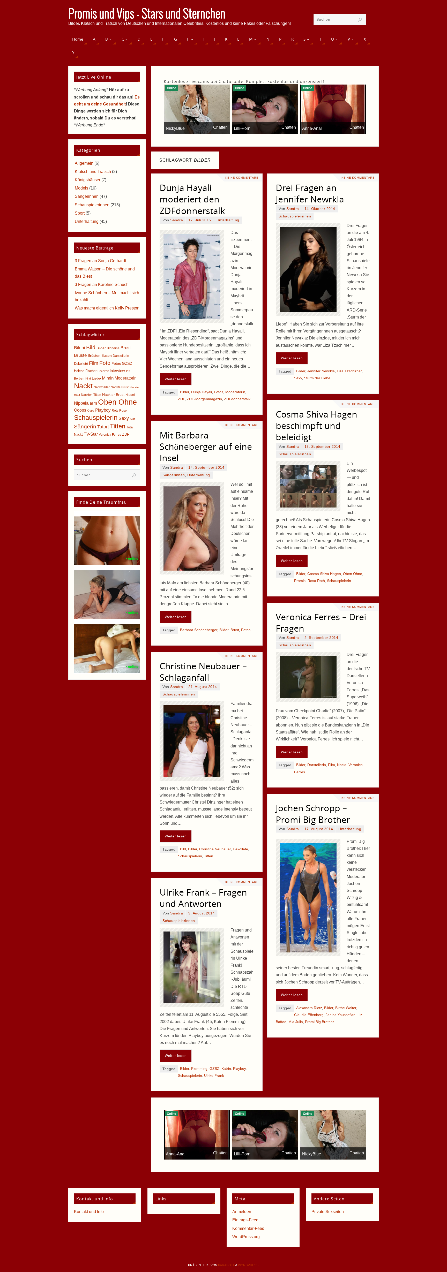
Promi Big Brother (319, 1022)
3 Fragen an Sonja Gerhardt (100, 261)
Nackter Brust (113, 395)
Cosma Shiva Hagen (324, 574)
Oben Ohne (352, 574)
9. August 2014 (201, 913)
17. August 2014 (318, 829)
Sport (80, 213)
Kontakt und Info (89, 1211)
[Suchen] (359, 19)
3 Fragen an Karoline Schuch (102, 284)
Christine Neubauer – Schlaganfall (203, 671)
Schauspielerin (339, 581)
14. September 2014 (206, 468)
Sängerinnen (173, 475)
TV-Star (91, 434)
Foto (104, 363)
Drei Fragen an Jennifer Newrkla (310, 193)
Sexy (298, 378)
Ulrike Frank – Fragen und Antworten (203, 898)
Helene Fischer (85, 371)
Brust (234, 630)
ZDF (181, 399)
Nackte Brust (120, 387)
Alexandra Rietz (309, 1008)
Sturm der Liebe (317, 378)
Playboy (239, 1069)
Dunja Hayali (201, 392)
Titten (208, 856)
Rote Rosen (120, 410)
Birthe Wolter (345, 1008)
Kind (88, 378)
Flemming (199, 1069)
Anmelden (241, 1211)
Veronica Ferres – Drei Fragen (321, 622)
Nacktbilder (102, 387)
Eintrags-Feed (245, 1220)
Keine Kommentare (241, 177)
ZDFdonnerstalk (237, 399)
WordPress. (248, 1265)
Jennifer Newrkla (321, 371)
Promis (300, 581)
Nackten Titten (91, 395)
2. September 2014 (321, 638)
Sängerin (85, 426)
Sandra (176, 220)
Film (331, 765)
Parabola (226, 1265)
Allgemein (84, 163)
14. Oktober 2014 (319, 209)
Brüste (80, 355)
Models (81, 188)
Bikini (79, 347)
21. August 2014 (202, 687)
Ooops (80, 410)
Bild (183, 849)
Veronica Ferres (110, 434)
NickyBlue (175, 128)
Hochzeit (103, 371)
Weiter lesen (176, 379)
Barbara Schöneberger (198, 630)
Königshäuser (87, 180)
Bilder (184, 392)
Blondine (113, 348)
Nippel (130, 395)
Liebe (96, 378)
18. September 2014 (322, 447)
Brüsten (94, 355)
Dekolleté (240, 849)
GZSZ (214, 1069)
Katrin (226, 1069)
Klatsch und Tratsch (93, 171)
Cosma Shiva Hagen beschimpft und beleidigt (316, 425)
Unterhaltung (228, 220)
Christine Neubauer (215, 849)
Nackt (341, 765)
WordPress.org (246, 1237)
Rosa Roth (316, 581)
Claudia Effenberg (309, 1015)
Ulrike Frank (214, 1076)
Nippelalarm (85, 403)
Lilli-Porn (242, 128)
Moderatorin (235, 392)
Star (132, 418)
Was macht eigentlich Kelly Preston (107, 308)
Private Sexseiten (327, 1211)
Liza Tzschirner (349, 371)
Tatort (103, 426)
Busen (106, 356)
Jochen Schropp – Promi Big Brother (313, 813)
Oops (90, 410)
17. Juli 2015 (199, 220)
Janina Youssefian (340, 1015)
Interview (117, 370)
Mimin (108, 378)
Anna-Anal (312, 128)
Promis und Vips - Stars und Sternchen (147, 14)
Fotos (218, 392)
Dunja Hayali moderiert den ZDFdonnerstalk (192, 199)
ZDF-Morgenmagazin (204, 399)
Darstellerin (316, 765)
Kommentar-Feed (248, 1228)
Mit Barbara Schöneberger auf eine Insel (206, 446)
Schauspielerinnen (295, 216)
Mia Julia (295, 1022)
